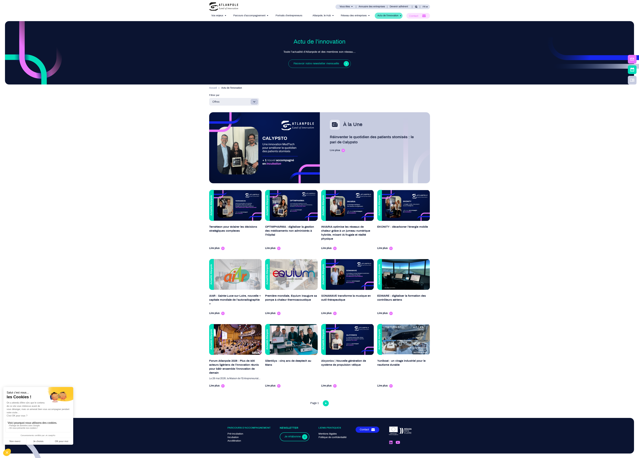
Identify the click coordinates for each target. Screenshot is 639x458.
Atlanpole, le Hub (322, 15)
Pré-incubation (235, 434)
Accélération (234, 441)
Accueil (213, 88)
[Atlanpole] (223, 6)
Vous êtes (345, 7)
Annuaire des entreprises (372, 7)
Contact (413, 16)
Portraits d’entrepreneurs (289, 15)
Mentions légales (328, 434)
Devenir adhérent (399, 7)
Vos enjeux (217, 15)
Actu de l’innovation (387, 15)
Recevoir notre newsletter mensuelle (316, 63)
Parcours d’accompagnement (249, 15)
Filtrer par (214, 95)
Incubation (233, 437)
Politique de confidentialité (332, 437)
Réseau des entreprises (354, 15)
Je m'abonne (292, 436)
